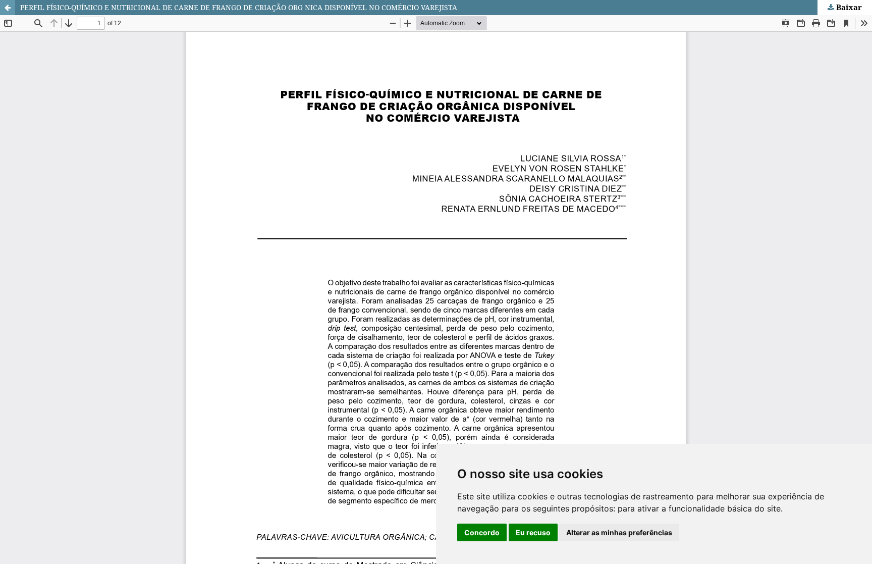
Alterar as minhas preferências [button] (619, 532)
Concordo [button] (482, 532)
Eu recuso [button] (533, 532)
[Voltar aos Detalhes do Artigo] (7, 7)
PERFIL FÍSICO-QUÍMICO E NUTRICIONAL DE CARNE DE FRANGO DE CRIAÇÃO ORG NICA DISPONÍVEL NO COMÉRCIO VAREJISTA (238, 7)
